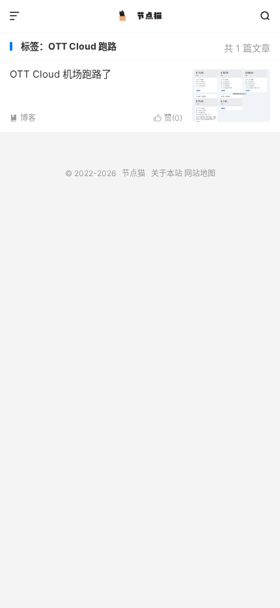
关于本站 (166, 173)
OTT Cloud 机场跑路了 (60, 74)
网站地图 (200, 173)
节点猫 (140, 16)
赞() (168, 118)
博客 (23, 118)
